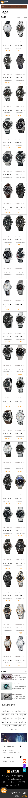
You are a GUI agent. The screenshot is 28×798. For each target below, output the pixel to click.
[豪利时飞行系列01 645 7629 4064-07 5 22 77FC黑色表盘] (7, 417)
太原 (25, 722)
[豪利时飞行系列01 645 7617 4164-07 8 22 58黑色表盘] (20, 481)
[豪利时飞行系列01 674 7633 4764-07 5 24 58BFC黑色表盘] (7, 222)
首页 (6, 6)
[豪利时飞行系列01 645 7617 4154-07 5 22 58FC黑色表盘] (7, 546)
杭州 (20, 711)
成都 (24, 711)
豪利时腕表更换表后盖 (16, 683)
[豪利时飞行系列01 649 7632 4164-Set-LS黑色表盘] (7, 384)
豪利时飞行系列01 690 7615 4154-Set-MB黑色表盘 (12, 171)
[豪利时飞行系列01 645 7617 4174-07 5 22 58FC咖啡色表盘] (7, 481)
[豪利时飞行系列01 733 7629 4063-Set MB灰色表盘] (7, 93)
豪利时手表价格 (15, 6)
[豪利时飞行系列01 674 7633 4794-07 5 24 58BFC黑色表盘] (20, 190)
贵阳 (3, 714)
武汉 (12, 718)
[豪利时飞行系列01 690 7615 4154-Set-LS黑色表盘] (20, 158)
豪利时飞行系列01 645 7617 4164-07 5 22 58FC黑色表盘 (13, 527)
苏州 (16, 729)
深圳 (16, 711)
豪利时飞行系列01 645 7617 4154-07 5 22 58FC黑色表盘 (13, 559)
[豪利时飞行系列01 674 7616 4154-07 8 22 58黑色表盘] (7, 255)
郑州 (16, 718)
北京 (4, 711)
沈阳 (12, 714)
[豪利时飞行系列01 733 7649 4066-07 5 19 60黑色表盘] (7, 28)
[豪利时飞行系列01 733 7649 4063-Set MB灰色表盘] (20, 28)
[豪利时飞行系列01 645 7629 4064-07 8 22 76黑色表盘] (20, 384)
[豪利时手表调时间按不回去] (6, 676)
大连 (20, 718)
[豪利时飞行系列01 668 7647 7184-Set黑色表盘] (20, 287)
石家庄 (20, 722)
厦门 (15, 722)
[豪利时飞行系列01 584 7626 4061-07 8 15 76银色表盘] (20, 643)
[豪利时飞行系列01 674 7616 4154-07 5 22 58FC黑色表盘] (20, 255)
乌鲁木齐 (4, 725)
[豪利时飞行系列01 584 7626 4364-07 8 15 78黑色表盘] (20, 578)
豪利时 (9, 6)
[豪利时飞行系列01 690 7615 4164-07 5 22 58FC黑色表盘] (20, 125)
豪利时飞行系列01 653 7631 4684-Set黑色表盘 (11, 333)
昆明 (25, 714)
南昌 (7, 722)
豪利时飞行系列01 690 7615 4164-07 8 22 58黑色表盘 (13, 139)
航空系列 (20, 6)
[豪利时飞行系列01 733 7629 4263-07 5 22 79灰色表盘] (20, 61)
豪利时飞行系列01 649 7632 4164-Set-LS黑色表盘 (12, 397)
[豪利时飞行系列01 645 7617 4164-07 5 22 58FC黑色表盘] (7, 514)
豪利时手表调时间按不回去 (17, 675)
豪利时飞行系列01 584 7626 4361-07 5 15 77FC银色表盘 (13, 656)
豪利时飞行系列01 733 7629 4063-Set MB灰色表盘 (12, 106)
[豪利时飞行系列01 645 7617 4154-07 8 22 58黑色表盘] (20, 514)
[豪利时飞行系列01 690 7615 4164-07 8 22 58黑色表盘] (7, 125)
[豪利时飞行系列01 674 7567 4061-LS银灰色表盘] (7, 287)
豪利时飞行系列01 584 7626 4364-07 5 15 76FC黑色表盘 (13, 624)
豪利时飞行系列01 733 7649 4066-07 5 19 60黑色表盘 (13, 41)
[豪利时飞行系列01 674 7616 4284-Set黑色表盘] (20, 222)
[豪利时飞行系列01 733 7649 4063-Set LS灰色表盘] (7, 61)
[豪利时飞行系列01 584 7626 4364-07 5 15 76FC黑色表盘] (7, 611)
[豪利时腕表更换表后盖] (6, 686)
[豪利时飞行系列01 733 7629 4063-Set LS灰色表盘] (20, 93)
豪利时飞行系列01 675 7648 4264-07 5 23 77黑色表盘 (13, 203)
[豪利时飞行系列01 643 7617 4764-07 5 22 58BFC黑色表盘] (7, 578)
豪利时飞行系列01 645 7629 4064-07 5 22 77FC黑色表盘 (13, 430)
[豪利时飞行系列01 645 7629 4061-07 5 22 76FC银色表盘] (7, 449)
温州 (12, 729)
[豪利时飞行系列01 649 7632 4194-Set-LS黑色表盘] (7, 352)
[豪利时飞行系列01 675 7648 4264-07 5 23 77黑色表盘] (7, 190)
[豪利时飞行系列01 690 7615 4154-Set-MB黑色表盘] (7, 158)
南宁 (11, 722)
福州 (24, 718)
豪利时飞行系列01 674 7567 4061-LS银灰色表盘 (12, 300)
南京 (4, 718)
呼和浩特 (15, 725)
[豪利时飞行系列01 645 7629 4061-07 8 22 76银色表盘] (20, 417)
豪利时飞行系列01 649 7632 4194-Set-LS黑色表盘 (12, 365)
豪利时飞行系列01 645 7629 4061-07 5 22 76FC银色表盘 (13, 462)
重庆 (24, 725)
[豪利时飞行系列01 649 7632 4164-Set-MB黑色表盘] (20, 352)
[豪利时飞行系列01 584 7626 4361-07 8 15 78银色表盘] (20, 611)
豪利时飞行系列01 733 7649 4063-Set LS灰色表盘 (12, 74)
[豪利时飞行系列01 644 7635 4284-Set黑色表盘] (20, 546)
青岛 (8, 718)
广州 (12, 711)
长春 (20, 725)
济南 (21, 714)
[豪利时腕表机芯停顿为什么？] (6, 696)
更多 (2, 668)
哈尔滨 (7, 714)
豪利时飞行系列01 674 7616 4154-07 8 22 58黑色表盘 (13, 268)
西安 (10, 725)
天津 (17, 714)
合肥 (3, 722)
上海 (8, 711)
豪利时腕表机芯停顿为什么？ (17, 694)
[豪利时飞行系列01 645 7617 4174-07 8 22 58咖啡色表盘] (20, 449)
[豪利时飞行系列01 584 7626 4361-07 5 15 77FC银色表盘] (7, 643)
